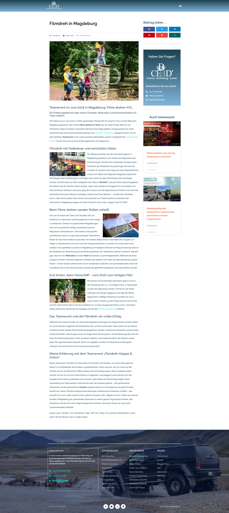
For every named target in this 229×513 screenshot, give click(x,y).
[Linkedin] (123, 506)
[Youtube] (111, 506)
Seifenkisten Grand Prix (138, 480)
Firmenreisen (107, 468)
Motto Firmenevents (109, 464)
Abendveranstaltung (107, 309)
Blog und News (163, 464)
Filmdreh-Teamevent (104, 133)
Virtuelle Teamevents (110, 476)
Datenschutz (162, 472)
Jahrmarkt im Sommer (138, 484)
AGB (159, 468)
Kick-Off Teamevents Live (111, 460)
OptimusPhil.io (174, 506)
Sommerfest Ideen (109, 484)
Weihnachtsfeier (108, 488)
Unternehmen (56, 450)
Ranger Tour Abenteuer (138, 468)
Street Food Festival (137, 488)
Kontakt (160, 460)
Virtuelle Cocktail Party (138, 476)
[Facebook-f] (105, 506)
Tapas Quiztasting (136, 472)
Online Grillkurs (135, 464)
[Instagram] (117, 506)
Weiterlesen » (152, 163)
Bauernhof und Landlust (138, 456)
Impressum (161, 476)
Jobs (159, 480)
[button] (180, 6)
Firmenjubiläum (108, 480)
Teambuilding (107, 472)
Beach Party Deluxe (137, 460)
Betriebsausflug (108, 456)
